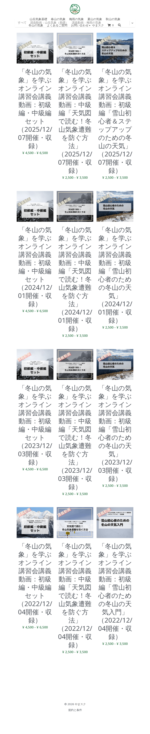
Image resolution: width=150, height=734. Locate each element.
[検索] (119, 25)
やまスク (80, 705)
